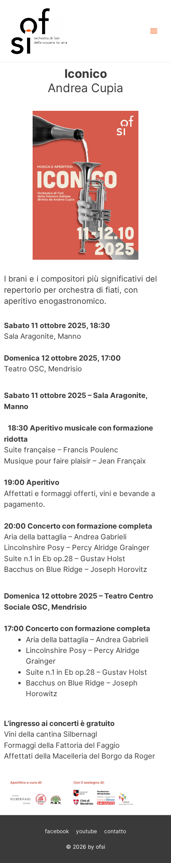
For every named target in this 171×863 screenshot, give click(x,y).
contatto (115, 831)
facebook (57, 831)
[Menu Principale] (154, 31)
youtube (86, 831)
